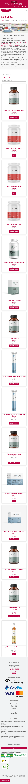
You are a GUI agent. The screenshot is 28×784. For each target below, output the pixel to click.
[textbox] (7, 81)
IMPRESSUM (12, 776)
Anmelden (20, 4)
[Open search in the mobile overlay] (14, 74)
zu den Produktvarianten (14, 462)
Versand (15, 153)
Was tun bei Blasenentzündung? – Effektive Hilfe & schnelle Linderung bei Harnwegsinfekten (13, 732)
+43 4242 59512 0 (11, 4)
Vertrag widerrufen (5, 780)
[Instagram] (15, 673)
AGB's (23, 776)
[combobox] (14, 81)
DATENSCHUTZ (18, 776)
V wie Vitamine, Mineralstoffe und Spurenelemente (11, 44)
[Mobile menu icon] (26, 10)
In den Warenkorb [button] (14, 117)
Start (3, 20)
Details (14, 155)
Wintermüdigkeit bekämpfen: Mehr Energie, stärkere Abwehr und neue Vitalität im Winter (12, 737)
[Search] (14, 6)
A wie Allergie (19, 42)
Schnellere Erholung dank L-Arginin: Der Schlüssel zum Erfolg (13, 722)
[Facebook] (13, 673)
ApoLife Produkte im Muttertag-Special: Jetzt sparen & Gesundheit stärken (12, 727)
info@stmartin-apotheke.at (14, 671)
